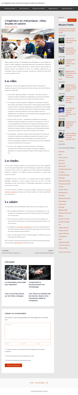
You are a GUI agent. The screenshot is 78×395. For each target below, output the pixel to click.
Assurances (62, 160)
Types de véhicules (67, 8)
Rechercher (61, 17)
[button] (16, 8)
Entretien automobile (38, 8)
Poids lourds (62, 204)
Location (61, 187)
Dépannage (62, 178)
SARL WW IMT (18, 243)
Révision (61, 216)
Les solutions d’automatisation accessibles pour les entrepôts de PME (67, 30)
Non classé (61, 195)
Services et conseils (9, 8)
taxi (60, 225)
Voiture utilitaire (63, 248)
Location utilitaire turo (65, 252)
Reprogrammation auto (65, 213)
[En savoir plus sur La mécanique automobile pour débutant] (16, 272)
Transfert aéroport (64, 227)
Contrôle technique (64, 175)
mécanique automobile (24, 227)
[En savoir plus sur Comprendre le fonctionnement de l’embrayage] (40, 272)
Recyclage (61, 207)
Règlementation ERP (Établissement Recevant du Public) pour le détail (67, 75)
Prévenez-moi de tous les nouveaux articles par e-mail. (18, 360)
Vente (60, 239)
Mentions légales (40, 383)
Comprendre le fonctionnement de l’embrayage (37, 284)
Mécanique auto (63, 192)
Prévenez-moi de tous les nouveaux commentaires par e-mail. (20, 356)
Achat (60, 154)
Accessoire (61, 151)
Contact (32, 383)
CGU (47, 383)
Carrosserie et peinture (65, 169)
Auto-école (62, 163)
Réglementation (53, 8)
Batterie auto (62, 166)
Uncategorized (63, 236)
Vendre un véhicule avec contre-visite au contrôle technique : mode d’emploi (67, 137)
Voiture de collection (64, 245)
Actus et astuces (23, 8)
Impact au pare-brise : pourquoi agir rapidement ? (71, 40)
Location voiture (63, 189)
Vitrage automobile (64, 242)
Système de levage (64, 222)
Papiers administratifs (65, 198)
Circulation (62, 172)
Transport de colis (63, 230)
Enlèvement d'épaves (65, 181)
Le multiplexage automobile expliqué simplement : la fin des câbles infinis (67, 112)
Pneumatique (62, 201)
